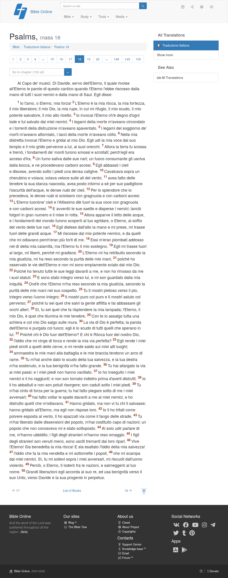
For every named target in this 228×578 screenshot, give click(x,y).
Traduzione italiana (37, 47)
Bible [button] (68, 16)
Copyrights (129, 531)
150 (138, 59)
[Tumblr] (184, 533)
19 (88, 59)
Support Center (131, 544)
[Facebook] (186, 525)
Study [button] (85, 16)
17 (70, 59)
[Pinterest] (192, 533)
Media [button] (120, 16)
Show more (165, 55)
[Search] (143, 5)
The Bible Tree (77, 527)
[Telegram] (212, 525)
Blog (72, 523)
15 (52, 59)
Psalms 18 (61, 47)
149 (127, 59)
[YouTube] (195, 525)
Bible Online (41, 11)
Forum (127, 558)
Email (125, 553)
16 (61, 59)
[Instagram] (204, 525)
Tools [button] (102, 16)
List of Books (72, 490)
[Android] (184, 549)
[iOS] (175, 549)
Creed (126, 523)
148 (116, 59)
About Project (130, 527)
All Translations (172, 77)
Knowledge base (134, 549)
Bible (16, 47)
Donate (214, 571)
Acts (24, 531)
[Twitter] (176, 533)
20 (98, 59)
